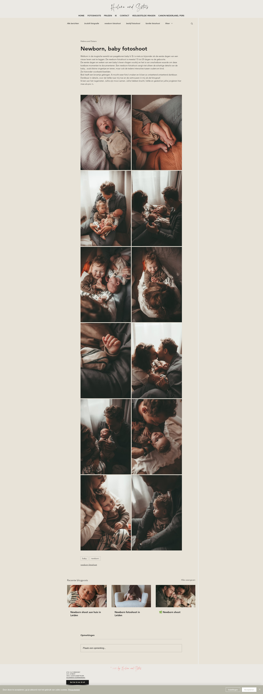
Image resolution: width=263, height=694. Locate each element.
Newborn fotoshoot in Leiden (127, 614)
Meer (167, 23)
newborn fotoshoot (113, 23)
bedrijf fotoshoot (133, 23)
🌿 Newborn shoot (169, 612)
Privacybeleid (74, 689)
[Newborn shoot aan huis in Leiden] (87, 596)
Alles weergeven (188, 580)
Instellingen (233, 689)
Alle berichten (73, 23)
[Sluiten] (259, 689)
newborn (95, 558)
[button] (94, 15)
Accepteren (249, 689)
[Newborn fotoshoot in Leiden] (131, 596)
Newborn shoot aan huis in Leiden (85, 614)
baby (84, 558)
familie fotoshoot (153, 23)
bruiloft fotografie (91, 23)
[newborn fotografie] (175, 596)
